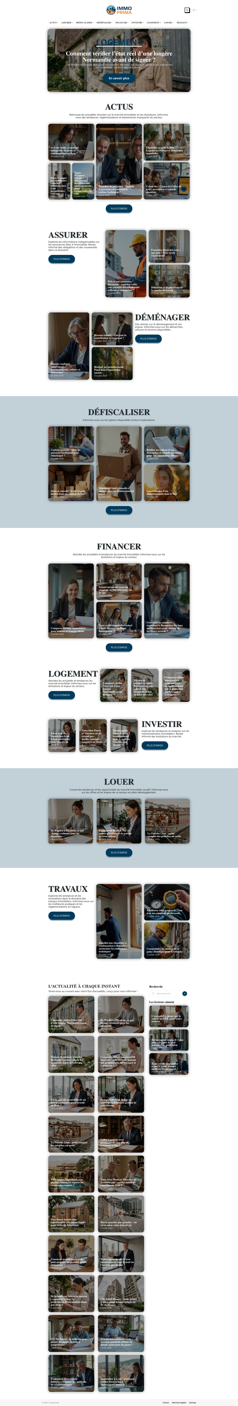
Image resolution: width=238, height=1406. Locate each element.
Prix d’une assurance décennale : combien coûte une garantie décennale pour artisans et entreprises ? (124, 286)
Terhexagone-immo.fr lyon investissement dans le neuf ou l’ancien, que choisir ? (121, 738)
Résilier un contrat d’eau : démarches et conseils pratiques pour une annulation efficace (164, 452)
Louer (119, 781)
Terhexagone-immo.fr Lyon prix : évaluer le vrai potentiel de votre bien (167, 1042)
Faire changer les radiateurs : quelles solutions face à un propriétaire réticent (59, 185)
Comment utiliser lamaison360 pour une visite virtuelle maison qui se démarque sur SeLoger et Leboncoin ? (174, 685)
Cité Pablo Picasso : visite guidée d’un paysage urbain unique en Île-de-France (119, 1302)
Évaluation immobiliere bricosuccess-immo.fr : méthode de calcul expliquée (68, 1381)
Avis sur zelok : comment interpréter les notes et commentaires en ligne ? (65, 150)
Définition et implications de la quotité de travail (167, 288)
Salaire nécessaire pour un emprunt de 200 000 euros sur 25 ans (115, 590)
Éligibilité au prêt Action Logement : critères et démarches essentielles (164, 150)
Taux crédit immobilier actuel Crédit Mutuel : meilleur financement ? (115, 628)
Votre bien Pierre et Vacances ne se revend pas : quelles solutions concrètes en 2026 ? (91, 738)
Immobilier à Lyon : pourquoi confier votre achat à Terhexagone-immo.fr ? (117, 1381)
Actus (119, 106)
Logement (119, 42)
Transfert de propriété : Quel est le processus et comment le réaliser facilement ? (116, 189)
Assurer (68, 234)
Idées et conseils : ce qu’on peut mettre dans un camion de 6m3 (68, 492)
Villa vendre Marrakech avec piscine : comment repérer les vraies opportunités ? (67, 1182)
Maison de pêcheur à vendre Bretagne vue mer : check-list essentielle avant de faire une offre (144, 687)
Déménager (162, 317)
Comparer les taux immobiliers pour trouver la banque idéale (68, 629)
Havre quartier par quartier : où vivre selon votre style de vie (119, 1223)
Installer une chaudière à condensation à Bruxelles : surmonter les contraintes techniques (113, 947)
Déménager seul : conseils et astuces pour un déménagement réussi (116, 491)
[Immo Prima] (119, 10)
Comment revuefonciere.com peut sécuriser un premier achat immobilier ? (68, 1262)
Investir (162, 723)
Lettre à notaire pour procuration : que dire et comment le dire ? (114, 1142)
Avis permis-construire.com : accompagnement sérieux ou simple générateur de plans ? (117, 1341)
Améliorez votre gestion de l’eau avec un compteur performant (164, 911)
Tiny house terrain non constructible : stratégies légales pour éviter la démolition (68, 1222)
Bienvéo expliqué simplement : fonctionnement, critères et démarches (65, 368)
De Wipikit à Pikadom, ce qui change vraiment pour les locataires (67, 833)
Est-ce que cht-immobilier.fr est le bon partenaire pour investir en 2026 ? (60, 739)
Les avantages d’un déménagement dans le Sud (162, 492)
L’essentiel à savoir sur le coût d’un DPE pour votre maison (166, 1018)
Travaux (68, 888)
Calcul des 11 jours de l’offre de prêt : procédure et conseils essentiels (163, 189)
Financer (119, 546)
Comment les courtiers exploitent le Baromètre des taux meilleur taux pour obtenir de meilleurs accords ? (165, 627)
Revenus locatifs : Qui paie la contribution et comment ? (110, 336)
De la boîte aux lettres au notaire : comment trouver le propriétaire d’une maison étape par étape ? (69, 1300)
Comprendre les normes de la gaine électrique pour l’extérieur (165, 950)
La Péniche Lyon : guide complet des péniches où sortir (164, 834)
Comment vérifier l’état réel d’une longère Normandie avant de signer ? (119, 56)
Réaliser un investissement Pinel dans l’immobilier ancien (108, 369)
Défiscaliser (119, 412)
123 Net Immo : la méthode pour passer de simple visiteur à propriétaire (69, 1341)
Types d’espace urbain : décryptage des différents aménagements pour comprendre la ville (83, 183)
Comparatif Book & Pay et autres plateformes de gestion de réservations (115, 833)
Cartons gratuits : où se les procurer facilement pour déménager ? (65, 452)
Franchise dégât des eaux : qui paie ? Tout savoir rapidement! (166, 252)
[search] (187, 10)
